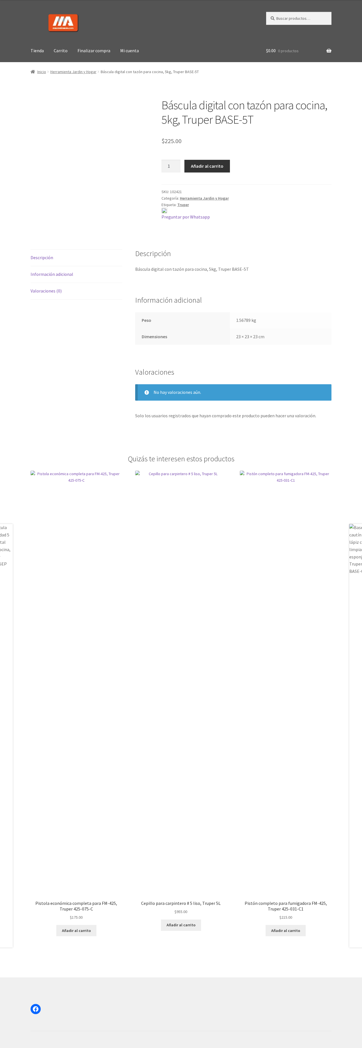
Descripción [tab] (42, 257)
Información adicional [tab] (52, 274)
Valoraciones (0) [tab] (46, 291)
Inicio (41, 71)
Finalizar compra (93, 50)
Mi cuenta (129, 50)
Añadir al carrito (207, 166)
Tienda (37, 50)
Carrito (61, 50)
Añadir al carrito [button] (76, 930)
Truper (183, 204)
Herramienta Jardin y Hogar (73, 71)
